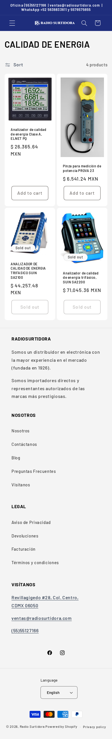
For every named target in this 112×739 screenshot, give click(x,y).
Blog (15, 457)
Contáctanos (24, 444)
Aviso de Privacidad (31, 522)
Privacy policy (94, 727)
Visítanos (20, 484)
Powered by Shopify (61, 727)
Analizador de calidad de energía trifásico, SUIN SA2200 (81, 277)
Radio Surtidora (32, 727)
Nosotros (20, 430)
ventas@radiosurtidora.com (41, 618)
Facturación (23, 549)
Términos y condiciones (35, 562)
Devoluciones (24, 535)
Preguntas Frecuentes (33, 471)
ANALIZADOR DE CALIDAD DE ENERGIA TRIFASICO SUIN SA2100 (28, 270)
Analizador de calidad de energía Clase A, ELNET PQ (29, 133)
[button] (12, 23)
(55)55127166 (25, 630)
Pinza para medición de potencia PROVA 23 (82, 168)
